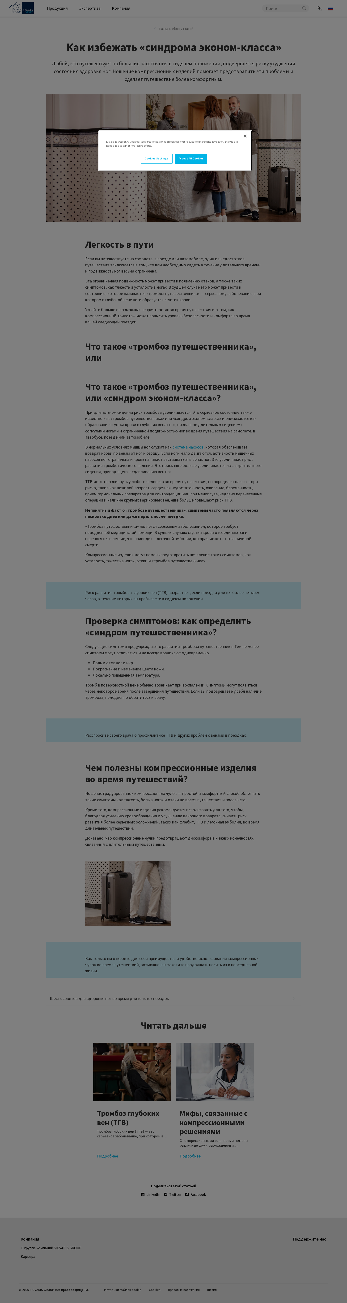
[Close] (245, 136)
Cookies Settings (156, 158)
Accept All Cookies (191, 158)
